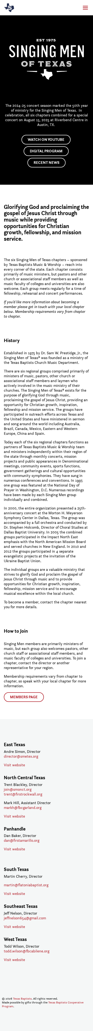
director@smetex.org (21, 756)
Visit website (14, 765)
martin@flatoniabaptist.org (26, 885)
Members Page (24, 696)
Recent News (46, 162)
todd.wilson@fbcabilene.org (26, 951)
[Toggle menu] (84, 7)
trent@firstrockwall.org (23, 794)
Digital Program (46, 151)
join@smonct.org (17, 789)
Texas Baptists (22, 999)
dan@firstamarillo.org (21, 840)
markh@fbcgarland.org (22, 807)
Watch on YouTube (46, 139)
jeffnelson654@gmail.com (25, 918)
